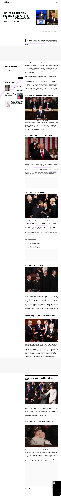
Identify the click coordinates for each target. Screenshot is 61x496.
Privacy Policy (6, 74)
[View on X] (41, 182)
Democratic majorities (43, 126)
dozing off (36, 460)
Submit (20, 77)
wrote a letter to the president (30, 71)
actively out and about (46, 300)
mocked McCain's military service (47, 353)
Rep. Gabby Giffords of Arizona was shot (38, 84)
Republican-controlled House (52, 128)
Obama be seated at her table (41, 224)
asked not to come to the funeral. (31, 352)
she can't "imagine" (30, 233)
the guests (39, 452)
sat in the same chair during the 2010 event (42, 166)
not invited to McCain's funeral (39, 349)
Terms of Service (19, 73)
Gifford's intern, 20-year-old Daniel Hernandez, (37, 411)
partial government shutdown (50, 64)
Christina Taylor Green (42, 408)
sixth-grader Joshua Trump (30, 455)
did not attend (36, 296)
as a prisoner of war (47, 356)
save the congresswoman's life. (40, 415)
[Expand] (53, 481)
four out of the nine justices (47, 297)
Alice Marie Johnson (30, 452)
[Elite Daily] (6, 2)
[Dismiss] (59, 481)
